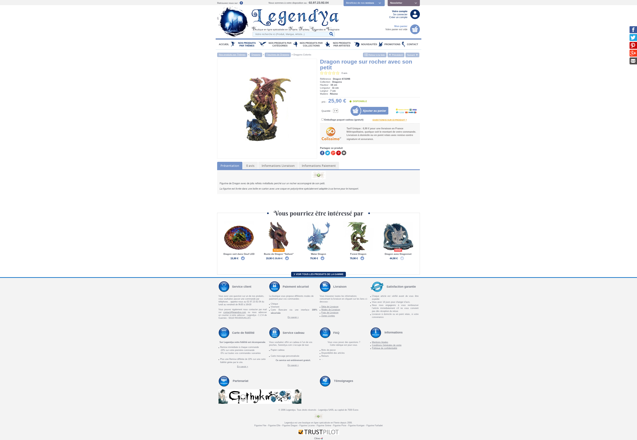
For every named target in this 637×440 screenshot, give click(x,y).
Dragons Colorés (302, 54)
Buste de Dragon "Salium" (279, 254)
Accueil (224, 44)
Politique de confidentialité (384, 348)
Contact (412, 44)
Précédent (397, 55)
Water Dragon (318, 254)
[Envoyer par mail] (344, 152)
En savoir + (293, 317)
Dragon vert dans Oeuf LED (238, 254)
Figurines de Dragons (277, 54)
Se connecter (400, 14)
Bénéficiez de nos (360, 2)
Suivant (411, 55)
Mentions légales (380, 342)
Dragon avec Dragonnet (398, 254)
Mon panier (400, 26)
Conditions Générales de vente (386, 345)
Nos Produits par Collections (311, 44)
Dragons (255, 54)
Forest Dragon (358, 254)
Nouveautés (369, 44)
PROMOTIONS (392, 44)
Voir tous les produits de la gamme (319, 274)
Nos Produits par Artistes (342, 44)
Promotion (278, 250)
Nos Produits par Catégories (280, 44)
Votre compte (399, 11)
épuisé (398, 250)
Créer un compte (398, 17)
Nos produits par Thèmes (247, 44)
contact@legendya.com (234, 312)
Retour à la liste (376, 55)
